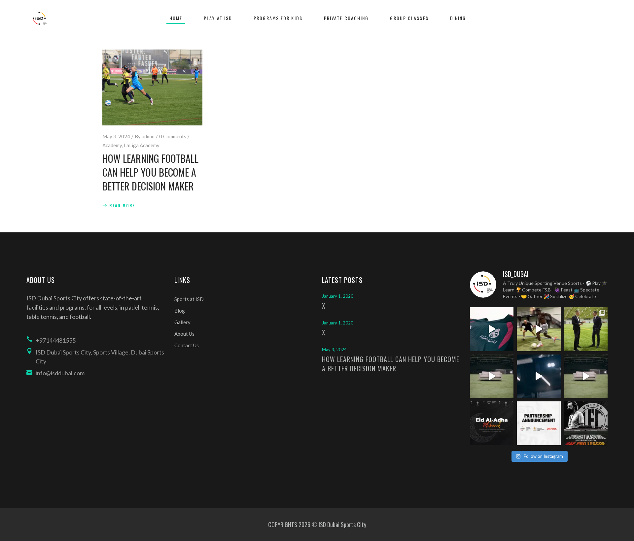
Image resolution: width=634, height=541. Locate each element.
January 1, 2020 (337, 296)
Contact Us (186, 345)
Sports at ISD (189, 299)
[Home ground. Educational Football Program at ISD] (492, 329)
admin (148, 136)
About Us (184, 334)
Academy (112, 145)
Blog (179, 311)
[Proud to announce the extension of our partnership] (586, 329)
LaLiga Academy (141, 145)
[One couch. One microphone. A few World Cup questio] (492, 376)
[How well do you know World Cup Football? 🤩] (586, 376)
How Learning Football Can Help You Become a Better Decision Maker (150, 172)
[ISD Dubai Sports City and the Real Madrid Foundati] (539, 423)
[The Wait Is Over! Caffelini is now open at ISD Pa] (539, 376)
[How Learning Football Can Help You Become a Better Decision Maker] (152, 87)
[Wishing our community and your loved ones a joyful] (492, 423)
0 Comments (172, 136)
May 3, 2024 (116, 136)
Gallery (182, 322)
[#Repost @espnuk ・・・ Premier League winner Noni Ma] (539, 329)
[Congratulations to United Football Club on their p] (586, 423)
